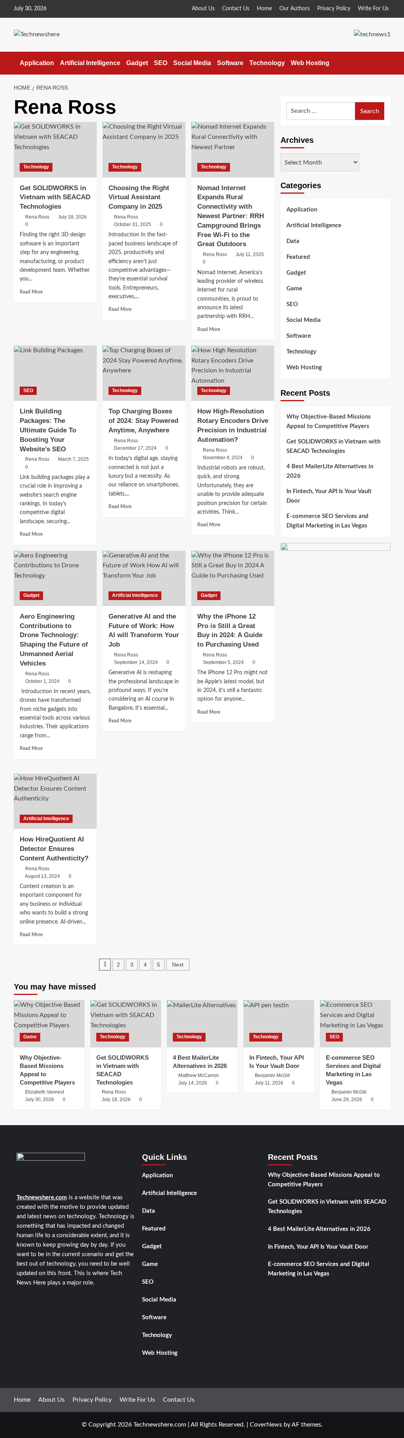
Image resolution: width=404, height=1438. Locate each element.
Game (294, 289)
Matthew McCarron (198, 1075)
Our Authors (294, 8)
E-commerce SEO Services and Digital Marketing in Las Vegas (327, 521)
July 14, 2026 (192, 1083)
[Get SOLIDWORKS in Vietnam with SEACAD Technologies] (55, 149)
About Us (203, 8)
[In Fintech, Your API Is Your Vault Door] (278, 1023)
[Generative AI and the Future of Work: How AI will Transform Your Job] (144, 578)
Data (292, 241)
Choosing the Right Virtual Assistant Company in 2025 (138, 197)
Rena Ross (37, 217)
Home (264, 8)
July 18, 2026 (72, 217)
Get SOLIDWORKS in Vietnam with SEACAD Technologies (55, 197)
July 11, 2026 (269, 1083)
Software (230, 63)
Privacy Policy (333, 8)
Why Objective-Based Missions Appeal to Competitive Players (328, 421)
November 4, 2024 (223, 457)
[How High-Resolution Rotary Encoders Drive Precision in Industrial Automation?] (232, 373)
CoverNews (266, 1424)
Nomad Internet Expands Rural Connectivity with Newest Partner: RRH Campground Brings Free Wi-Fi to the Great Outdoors (230, 216)
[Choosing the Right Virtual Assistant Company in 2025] (144, 149)
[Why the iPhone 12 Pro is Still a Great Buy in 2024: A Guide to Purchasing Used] (232, 578)
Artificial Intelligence (90, 63)
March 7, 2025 (73, 459)
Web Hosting (310, 63)
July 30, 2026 (39, 1099)
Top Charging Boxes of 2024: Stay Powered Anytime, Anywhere (143, 421)
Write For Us (373, 8)
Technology (267, 63)
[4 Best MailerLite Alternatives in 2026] (202, 1023)
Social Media (192, 63)
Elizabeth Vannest (44, 1092)
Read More (31, 292)
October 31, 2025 (132, 224)
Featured (298, 257)
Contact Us (235, 8)
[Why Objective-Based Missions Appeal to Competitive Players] (49, 1023)
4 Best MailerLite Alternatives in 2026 (329, 471)
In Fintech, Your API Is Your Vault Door (329, 496)
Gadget (137, 63)
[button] (386, 63)
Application (37, 63)
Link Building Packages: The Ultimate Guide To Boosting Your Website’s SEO (48, 430)
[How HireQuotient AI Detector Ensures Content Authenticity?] (55, 801)
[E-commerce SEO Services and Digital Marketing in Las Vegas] (355, 1023)
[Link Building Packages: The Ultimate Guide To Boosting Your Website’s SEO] (55, 373)
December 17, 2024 (135, 448)
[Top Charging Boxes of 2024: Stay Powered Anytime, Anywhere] (144, 373)
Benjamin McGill (272, 1075)
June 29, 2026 (346, 1099)
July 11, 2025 (250, 254)
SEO (160, 63)
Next (177, 964)
